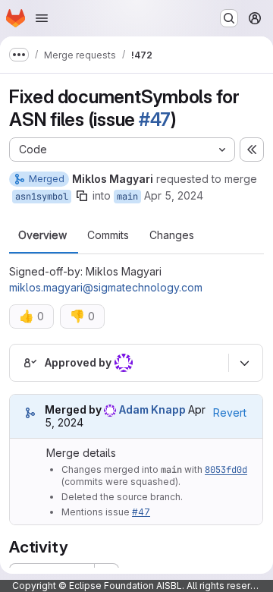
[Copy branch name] (82, 196)
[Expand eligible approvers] (244, 363)
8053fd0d (226, 470)
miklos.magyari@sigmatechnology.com (105, 287)
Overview (42, 235)
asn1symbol (41, 197)
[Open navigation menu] (42, 18)
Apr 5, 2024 (173, 195)
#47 (155, 120)
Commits (108, 235)
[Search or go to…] (229, 18)
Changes (171, 235)
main (127, 197)
